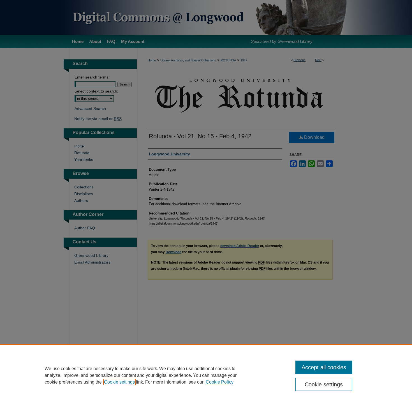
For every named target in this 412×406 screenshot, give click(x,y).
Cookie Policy (219, 382)
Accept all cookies (324, 367)
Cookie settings (119, 382)
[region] (206, 375)
